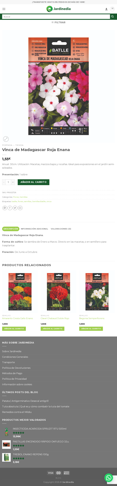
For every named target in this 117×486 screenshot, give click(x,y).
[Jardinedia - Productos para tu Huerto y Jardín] (58, 9)
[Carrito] (112, 9)
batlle (14, 201)
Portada (7, 145)
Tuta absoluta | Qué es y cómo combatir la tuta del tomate (35, 406)
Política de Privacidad (14, 379)
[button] (108, 477)
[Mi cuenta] (106, 9)
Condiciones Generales (15, 357)
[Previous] (2, 303)
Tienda (19, 145)
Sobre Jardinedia (11, 351)
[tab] (10, 229)
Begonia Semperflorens (91, 318)
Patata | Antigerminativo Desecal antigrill (25, 401)
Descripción (11, 229)
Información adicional (34, 229)
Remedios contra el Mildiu (17, 412)
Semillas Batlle (39, 201)
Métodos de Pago (12, 373)
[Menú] (4, 8)
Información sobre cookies (17, 384)
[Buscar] (112, 16)
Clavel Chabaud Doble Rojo (55, 318)
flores (20, 201)
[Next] (115, 303)
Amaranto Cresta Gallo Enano (17, 318)
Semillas (23, 197)
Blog (58, 478)
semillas (27, 201)
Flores (16, 197)
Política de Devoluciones (16, 368)
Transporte (8, 362)
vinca (49, 201)
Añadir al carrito (34, 182)
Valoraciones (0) (61, 229)
